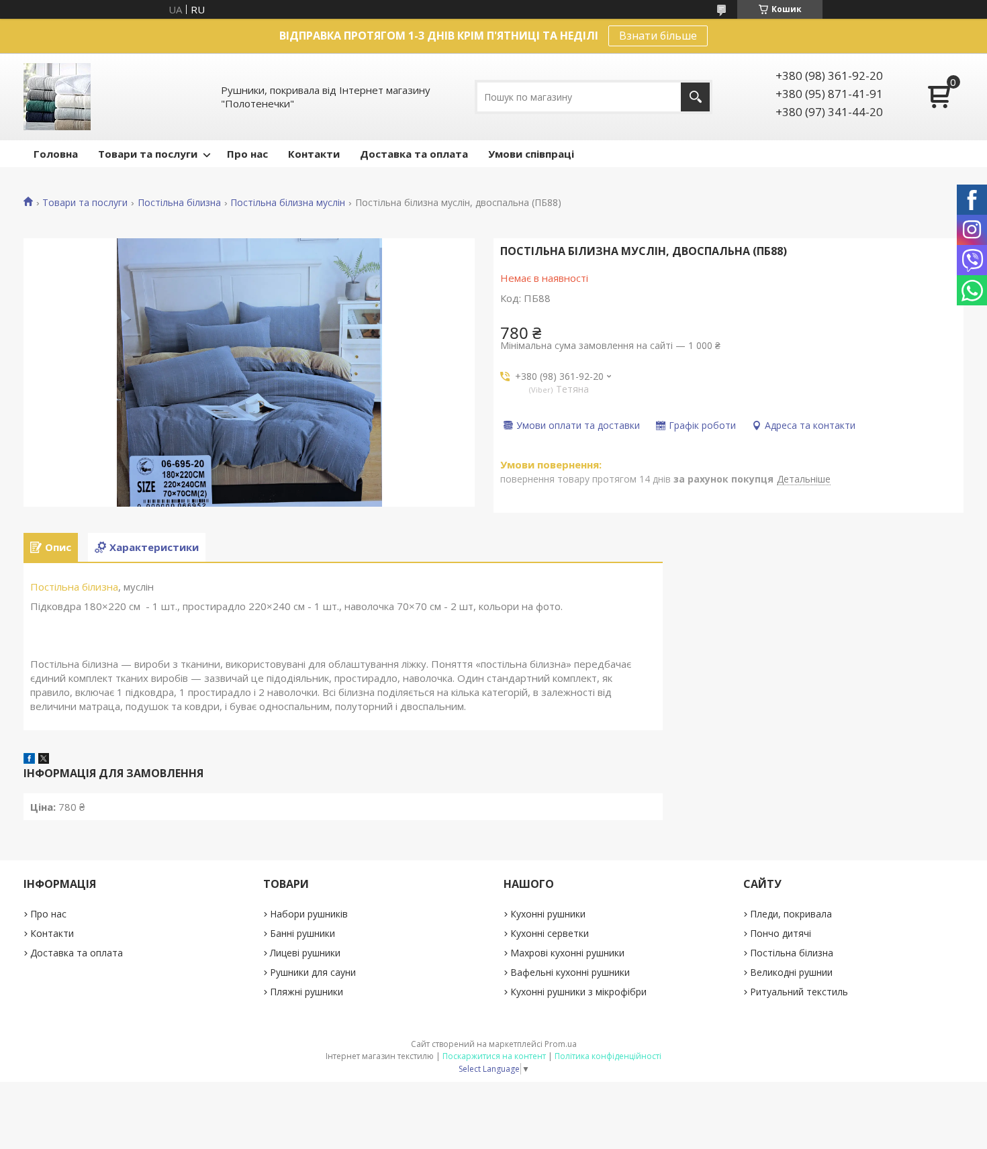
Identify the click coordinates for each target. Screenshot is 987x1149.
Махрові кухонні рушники (567, 952)
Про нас (247, 153)
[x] (43, 759)
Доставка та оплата (414, 153)
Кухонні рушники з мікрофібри (578, 991)
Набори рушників (309, 913)
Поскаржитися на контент (494, 1056)
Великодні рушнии (791, 972)
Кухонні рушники (547, 913)
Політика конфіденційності (608, 1056)
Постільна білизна (179, 203)
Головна (56, 153)
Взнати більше (658, 35)
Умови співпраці (531, 153)
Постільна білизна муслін (287, 203)
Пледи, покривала (791, 913)
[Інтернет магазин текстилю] (57, 96)
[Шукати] (695, 97)
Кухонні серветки (549, 933)
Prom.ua (561, 1044)
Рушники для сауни (313, 972)
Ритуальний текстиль (799, 991)
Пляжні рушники (306, 991)
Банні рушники (302, 933)
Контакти (314, 153)
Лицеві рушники (305, 952)
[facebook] (29, 759)
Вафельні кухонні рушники (570, 972)
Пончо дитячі (780, 933)
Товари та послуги (147, 153)
